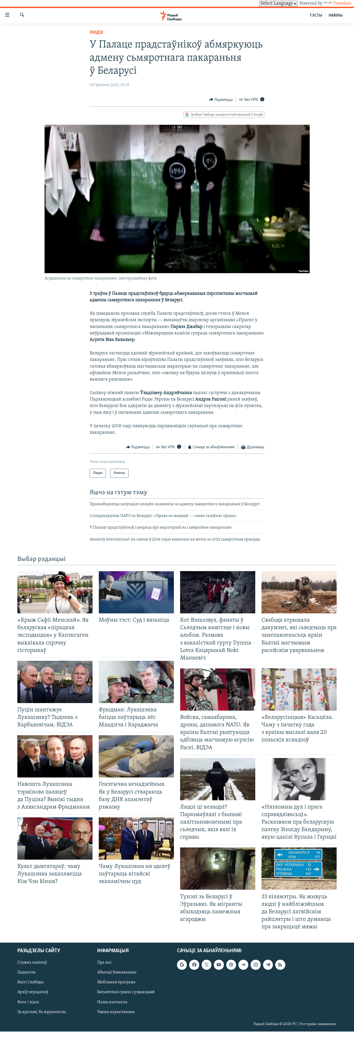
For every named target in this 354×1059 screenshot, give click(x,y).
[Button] (221, 99)
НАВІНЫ (336, 15)
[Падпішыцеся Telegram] (268, 965)
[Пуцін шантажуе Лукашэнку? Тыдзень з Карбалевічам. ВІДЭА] (55, 682)
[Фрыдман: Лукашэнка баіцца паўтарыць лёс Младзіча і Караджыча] (136, 682)
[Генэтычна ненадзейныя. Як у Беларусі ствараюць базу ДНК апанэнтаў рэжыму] (136, 756)
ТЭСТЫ (316, 15)
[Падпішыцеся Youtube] (219, 965)
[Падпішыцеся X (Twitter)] (206, 965)
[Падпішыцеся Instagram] (255, 965)
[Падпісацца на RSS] (280, 965)
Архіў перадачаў (32, 992)
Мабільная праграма (116, 982)
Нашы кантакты (112, 1002)
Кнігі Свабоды (30, 982)
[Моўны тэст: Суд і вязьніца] (136, 592)
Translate (342, 3)
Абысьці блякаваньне (117, 973)
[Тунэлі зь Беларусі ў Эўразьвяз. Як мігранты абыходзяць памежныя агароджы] (217, 868)
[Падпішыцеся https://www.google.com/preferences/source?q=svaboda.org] (182, 965)
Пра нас (104, 963)
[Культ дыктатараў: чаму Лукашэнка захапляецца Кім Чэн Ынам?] (55, 838)
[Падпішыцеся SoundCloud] (243, 965)
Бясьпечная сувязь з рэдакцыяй (126, 992)
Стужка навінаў (32, 963)
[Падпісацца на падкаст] (231, 965)
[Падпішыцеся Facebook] (194, 965)
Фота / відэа (28, 1002)
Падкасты (26, 973)
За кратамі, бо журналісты (41, 1012)
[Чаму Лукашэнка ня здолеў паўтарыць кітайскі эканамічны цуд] (136, 838)
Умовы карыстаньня (115, 1012)
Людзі (96, 32)
